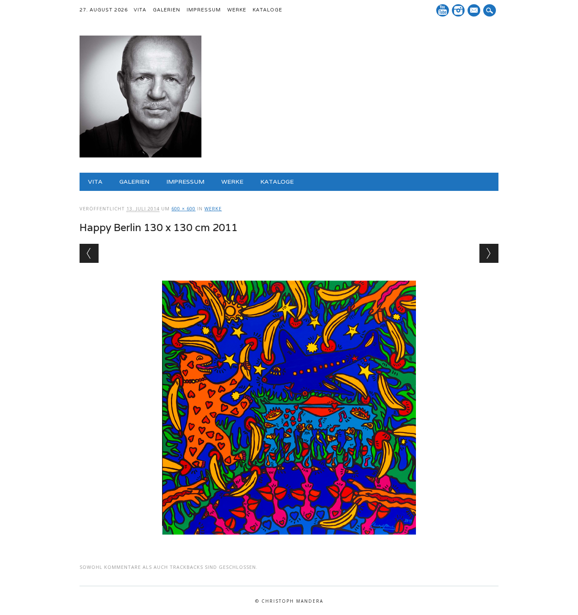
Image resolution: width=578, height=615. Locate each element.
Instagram (458, 10)
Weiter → (488, 253)
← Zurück (89, 253)
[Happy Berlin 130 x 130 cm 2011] (289, 542)
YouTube (442, 10)
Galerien (166, 10)
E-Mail (474, 11)
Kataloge (267, 10)
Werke (236, 10)
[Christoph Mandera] (140, 155)
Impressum (204, 10)
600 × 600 (183, 208)
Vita (140, 10)
